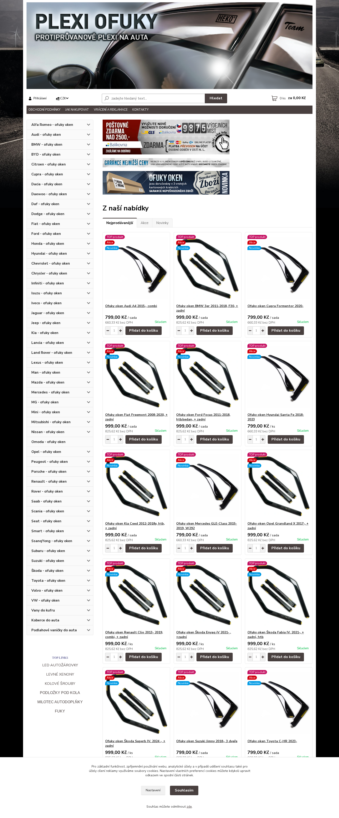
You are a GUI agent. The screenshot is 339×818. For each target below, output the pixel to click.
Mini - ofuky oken (45, 412)
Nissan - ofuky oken (47, 432)
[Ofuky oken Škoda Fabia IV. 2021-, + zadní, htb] (278, 594)
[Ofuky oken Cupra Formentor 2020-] (278, 268)
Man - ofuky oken (45, 372)
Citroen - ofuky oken (48, 164)
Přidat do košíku (143, 330)
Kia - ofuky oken (44, 333)
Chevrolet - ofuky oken (50, 263)
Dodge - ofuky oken (47, 214)
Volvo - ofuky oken (46, 590)
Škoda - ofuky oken (47, 570)
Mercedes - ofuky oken (50, 392)
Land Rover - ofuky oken (51, 352)
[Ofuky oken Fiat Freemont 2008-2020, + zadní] (136, 376)
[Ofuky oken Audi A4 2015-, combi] (136, 268)
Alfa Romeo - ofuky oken (52, 124)
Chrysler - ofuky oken (49, 273)
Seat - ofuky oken (46, 521)
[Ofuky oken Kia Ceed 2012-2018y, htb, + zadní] (136, 485)
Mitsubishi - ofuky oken (51, 422)
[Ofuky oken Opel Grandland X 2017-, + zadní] (278, 485)
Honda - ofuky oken (47, 243)
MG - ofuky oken (45, 402)
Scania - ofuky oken (47, 511)
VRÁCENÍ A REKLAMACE (111, 110)
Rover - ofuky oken (47, 491)
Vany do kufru (43, 610)
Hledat (216, 98)
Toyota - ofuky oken (48, 580)
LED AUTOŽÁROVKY (60, 665)
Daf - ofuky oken (45, 204)
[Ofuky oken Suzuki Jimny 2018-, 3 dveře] (207, 703)
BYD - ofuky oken (45, 154)
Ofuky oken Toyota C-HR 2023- (272, 741)
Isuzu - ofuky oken (46, 293)
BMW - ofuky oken (46, 144)
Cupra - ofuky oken (47, 174)
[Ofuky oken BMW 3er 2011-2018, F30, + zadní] (207, 268)
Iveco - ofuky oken (46, 303)
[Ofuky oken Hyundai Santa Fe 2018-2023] (278, 376)
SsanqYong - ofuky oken (51, 541)
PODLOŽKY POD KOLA (60, 693)
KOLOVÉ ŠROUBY (60, 683)
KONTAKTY (140, 110)
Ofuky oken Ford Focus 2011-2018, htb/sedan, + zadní (203, 417)
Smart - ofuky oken (47, 531)
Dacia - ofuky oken (46, 184)
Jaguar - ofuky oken (47, 313)
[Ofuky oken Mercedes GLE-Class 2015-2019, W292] (207, 485)
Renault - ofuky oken (49, 481)
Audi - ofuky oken (46, 134)
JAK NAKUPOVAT (77, 110)
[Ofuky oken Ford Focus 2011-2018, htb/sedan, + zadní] (207, 376)
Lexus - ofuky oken (47, 362)
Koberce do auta (45, 620)
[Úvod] (169, 45)
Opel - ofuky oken (46, 451)
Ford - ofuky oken (46, 233)
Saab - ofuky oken (46, 501)
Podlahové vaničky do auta (54, 630)
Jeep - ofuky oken (45, 323)
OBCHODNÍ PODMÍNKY (44, 110)
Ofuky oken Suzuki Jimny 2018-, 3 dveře (206, 741)
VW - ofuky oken (45, 600)
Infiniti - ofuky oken (47, 283)
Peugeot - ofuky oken (49, 461)
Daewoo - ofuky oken (49, 194)
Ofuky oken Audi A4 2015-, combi (131, 306)
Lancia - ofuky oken (47, 342)
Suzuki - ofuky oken (47, 560)
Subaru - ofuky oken (48, 551)
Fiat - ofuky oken (45, 223)
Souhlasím (184, 790)
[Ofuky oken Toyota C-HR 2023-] (278, 703)
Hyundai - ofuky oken (49, 253)
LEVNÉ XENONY (60, 674)
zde (189, 806)
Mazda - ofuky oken (47, 382)
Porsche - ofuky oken (48, 471)
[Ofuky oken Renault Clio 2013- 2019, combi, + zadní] (136, 594)
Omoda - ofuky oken (48, 442)
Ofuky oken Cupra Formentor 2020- (275, 306)
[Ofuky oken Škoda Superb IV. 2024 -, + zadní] (136, 703)
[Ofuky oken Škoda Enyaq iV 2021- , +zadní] (207, 594)
